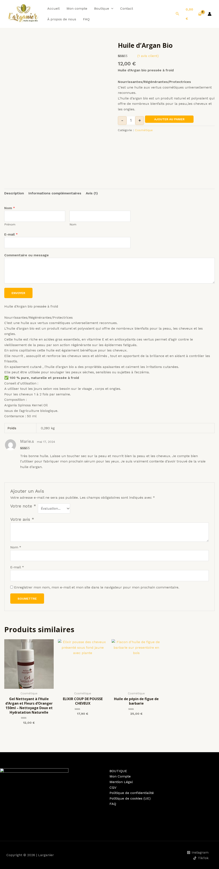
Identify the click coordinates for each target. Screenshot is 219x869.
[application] (111, 8)
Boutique (101, 8)
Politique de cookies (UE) (130, 798)
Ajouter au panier (169, 119)
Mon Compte (120, 776)
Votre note (23, 506)
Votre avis (22, 519)
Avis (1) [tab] (92, 193)
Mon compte (77, 8)
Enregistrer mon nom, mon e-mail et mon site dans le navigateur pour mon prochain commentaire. (96, 587)
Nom (9, 208)
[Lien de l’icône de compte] (210, 14)
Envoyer (18, 293)
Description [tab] (14, 193)
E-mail (11, 234)
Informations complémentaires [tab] (54, 193)
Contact (126, 8)
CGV (113, 787)
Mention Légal (121, 782)
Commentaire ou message (26, 255)
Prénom (9, 224)
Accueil (53, 8)
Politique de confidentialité (132, 793)
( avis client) (148, 56)
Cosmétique (144, 130)
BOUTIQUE (118, 771)
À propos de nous (61, 19)
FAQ (86, 19)
